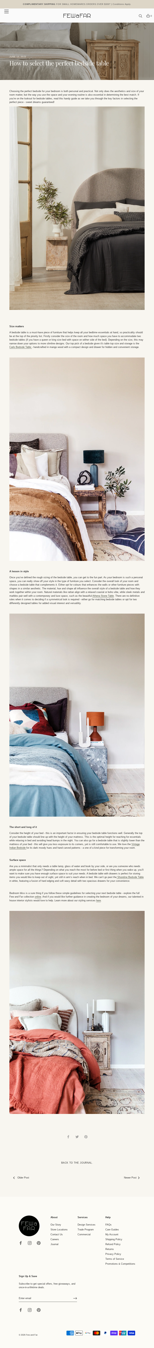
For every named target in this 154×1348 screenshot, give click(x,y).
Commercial (84, 1234)
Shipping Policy (113, 1239)
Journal (54, 1244)
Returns (109, 1249)
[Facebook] (21, 1242)
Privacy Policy (113, 1254)
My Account (111, 1234)
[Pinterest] (39, 1242)
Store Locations (59, 1229)
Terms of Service (114, 1258)
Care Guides (112, 1229)
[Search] (140, 16)
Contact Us (57, 1234)
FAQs (108, 1224)
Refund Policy (113, 1244)
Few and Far (31, 1335)
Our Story (56, 1224)
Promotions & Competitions (120, 1263)
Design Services (86, 1224)
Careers (55, 1239)
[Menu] (6, 11)
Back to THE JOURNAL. (77, 1162)
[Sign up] (75, 1298)
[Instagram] (30, 1242)
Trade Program (86, 1229)
